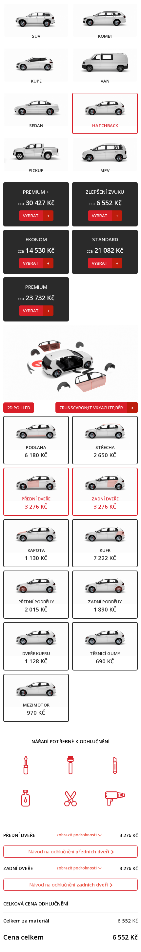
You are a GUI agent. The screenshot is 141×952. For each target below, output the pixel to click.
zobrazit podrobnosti (77, 835)
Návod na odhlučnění (68, 851)
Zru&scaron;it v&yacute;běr (91, 408)
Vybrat (31, 216)
